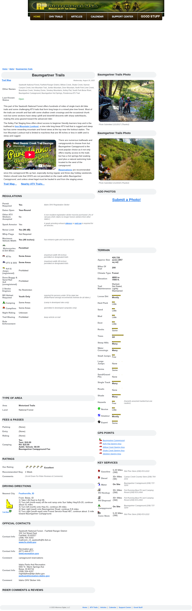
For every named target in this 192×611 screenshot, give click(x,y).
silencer (68, 223)
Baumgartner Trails (24, 69)
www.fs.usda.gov (27, 542)
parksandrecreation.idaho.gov (34, 576)
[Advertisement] (96, 44)
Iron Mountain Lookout (27, 126)
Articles (103, 607)
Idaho (11, 69)
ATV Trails (94, 607)
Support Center (125, 607)
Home (5, 69)
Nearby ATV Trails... (33, 184)
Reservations (65, 170)
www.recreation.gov (29, 553)
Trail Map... (10, 184)
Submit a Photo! (126, 200)
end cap (78, 223)
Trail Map (6, 80)
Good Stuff (138, 607)
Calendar (112, 607)
